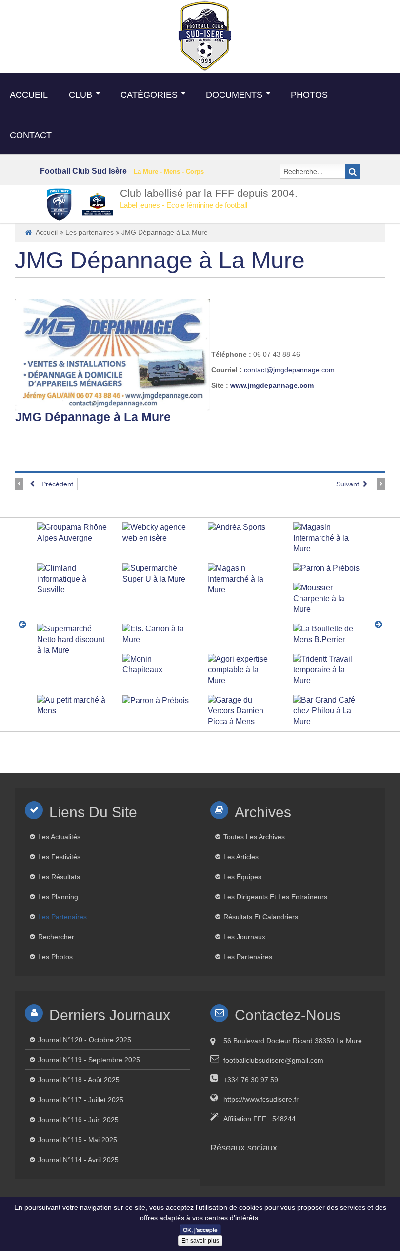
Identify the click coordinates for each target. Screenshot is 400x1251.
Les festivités (59, 857)
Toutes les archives (254, 837)
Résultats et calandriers (260, 917)
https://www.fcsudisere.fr (261, 1099)
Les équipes (242, 877)
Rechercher (56, 937)
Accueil (47, 232)
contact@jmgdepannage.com (289, 370)
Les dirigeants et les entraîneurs (275, 897)
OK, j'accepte (200, 1229)
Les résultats (59, 877)
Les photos (55, 957)
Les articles (241, 857)
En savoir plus (200, 1240)
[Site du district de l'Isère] (59, 204)
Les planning (58, 897)
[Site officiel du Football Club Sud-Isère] (205, 35)
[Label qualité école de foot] (97, 204)
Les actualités (59, 837)
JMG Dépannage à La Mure (160, 260)
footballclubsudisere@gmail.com (273, 1060)
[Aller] (352, 171)
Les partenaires (89, 232)
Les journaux (244, 937)
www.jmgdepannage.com (272, 385)
